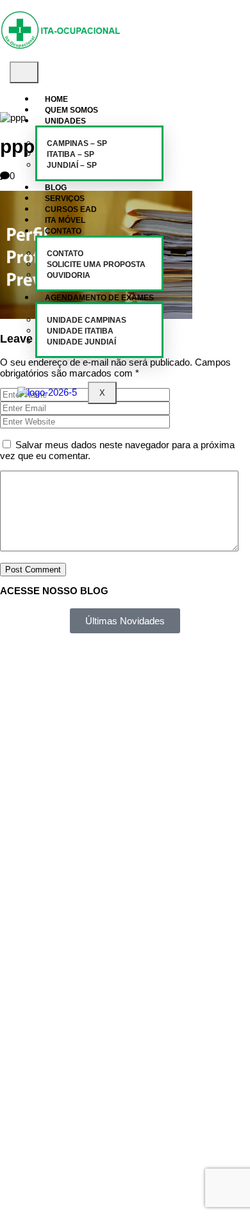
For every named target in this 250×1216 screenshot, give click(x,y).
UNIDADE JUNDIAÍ (81, 341)
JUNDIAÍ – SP (72, 165)
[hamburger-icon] (24, 72)
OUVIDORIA (68, 275)
